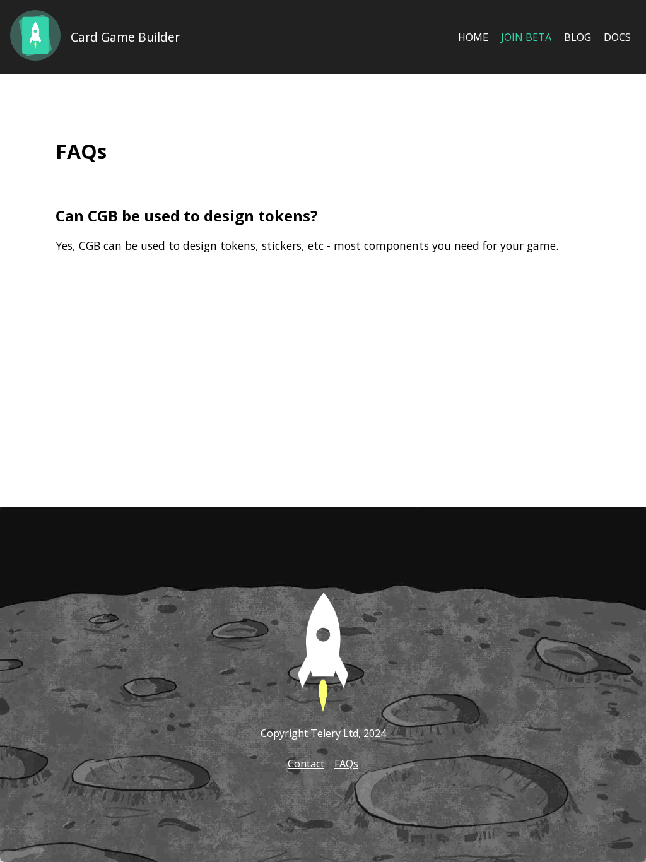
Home (473, 37)
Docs (617, 37)
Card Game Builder (125, 36)
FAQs (346, 763)
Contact (306, 763)
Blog (577, 37)
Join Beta (526, 37)
